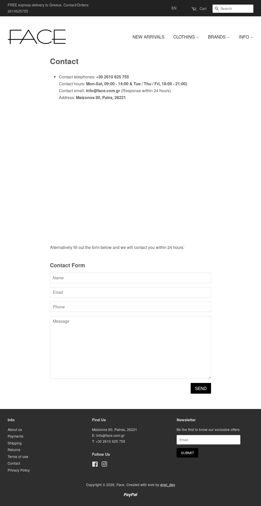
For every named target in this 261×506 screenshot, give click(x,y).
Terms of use (18, 456)
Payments (15, 436)
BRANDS (217, 36)
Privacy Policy (19, 470)
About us (15, 429)
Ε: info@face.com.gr (108, 435)
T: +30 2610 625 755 (108, 441)
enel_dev (167, 484)
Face (120, 484)
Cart (203, 8)
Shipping (15, 442)
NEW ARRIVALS (148, 36)
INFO (244, 36)
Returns (14, 449)
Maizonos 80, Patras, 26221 (114, 429)
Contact (14, 463)
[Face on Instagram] (104, 464)
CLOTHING (184, 36)
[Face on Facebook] (95, 464)
